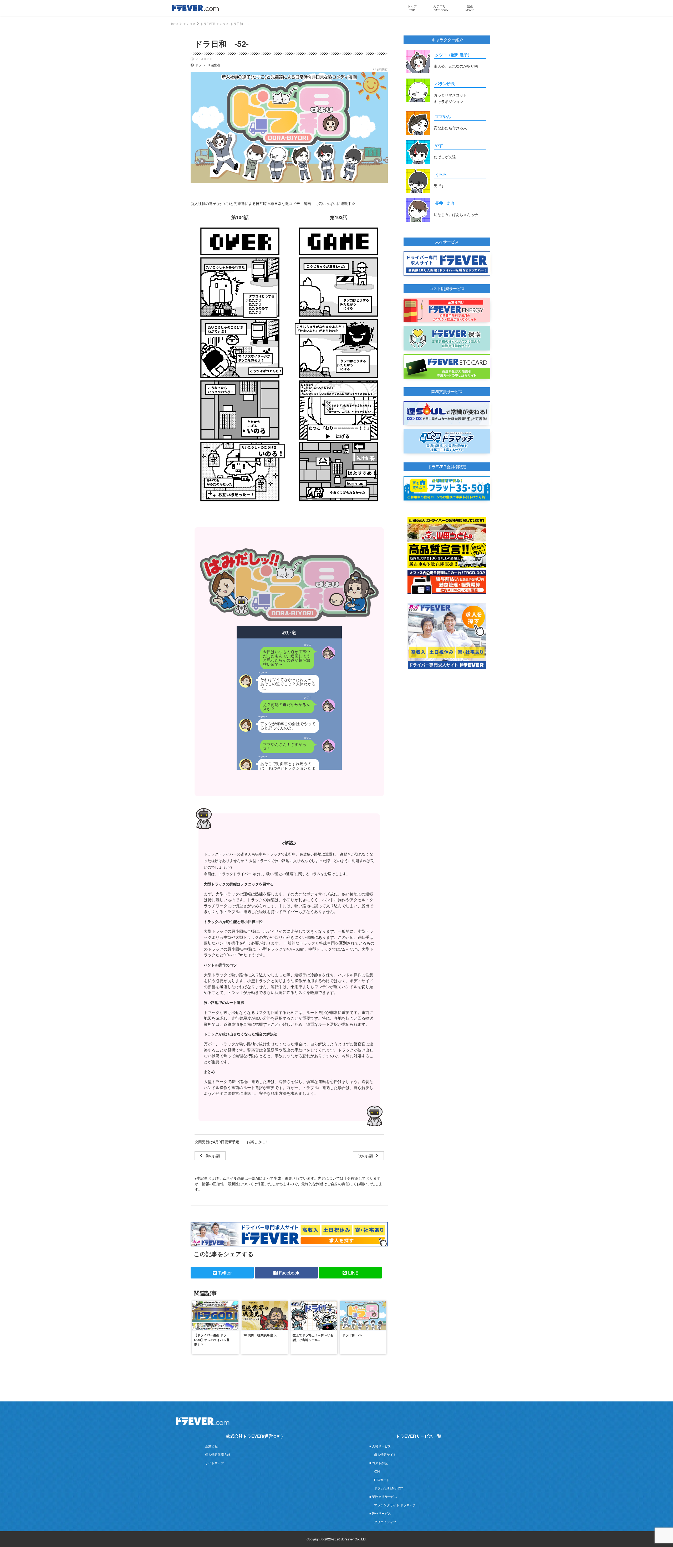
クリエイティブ (385, 1521)
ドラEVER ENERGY (388, 1488)
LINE (353, 1272)
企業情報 (211, 1446)
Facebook (288, 1272)
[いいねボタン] (384, 187)
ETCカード (382, 1479)
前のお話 (212, 1155)
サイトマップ (214, 1463)
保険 (377, 1471)
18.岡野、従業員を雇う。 (261, 1335)
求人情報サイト (385, 1454)
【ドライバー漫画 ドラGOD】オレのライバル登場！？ (212, 1340)
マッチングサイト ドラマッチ (395, 1505)
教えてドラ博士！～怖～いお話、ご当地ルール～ (313, 1337)
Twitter (224, 1272)
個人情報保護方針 (217, 1454)
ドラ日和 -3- (352, 1335)
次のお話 (365, 1155)
